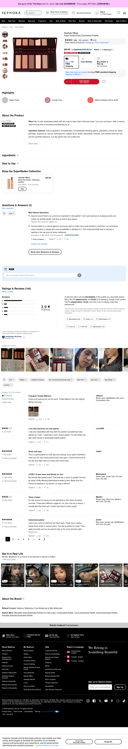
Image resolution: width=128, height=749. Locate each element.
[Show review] (12, 360)
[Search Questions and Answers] (4, 213)
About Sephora (7, 650)
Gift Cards (109, 21)
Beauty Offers (28, 676)
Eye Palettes (19, 27)
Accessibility (49, 686)
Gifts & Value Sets (95, 21)
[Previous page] (2, 539)
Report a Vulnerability (9, 688)
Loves (26, 683)
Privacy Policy (7, 711)
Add (22, 189)
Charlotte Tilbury (71, 33)
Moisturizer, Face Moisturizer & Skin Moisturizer (43, 608)
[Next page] (44, 539)
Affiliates (5, 662)
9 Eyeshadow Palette (65, 612)
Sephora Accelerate (9, 681)
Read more (32, 532)
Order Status (28, 657)
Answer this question (39, 244)
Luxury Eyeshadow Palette (84, 612)
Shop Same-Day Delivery (32, 689)
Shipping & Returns (73, 74)
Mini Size (72, 21)
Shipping (48, 662)
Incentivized (30, 577)
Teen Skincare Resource (53, 689)
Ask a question (84, 40)
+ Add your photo (9, 559)
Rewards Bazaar (29, 679)
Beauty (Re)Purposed (9, 684)
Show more (33, 143)
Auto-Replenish (29, 672)
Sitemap (37, 711)
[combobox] (33, 13)
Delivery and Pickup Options (52, 658)
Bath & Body (61, 21)
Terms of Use (18, 711)
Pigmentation (104, 42)
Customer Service (51, 650)
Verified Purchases (37, 380)
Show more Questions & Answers (45, 252)
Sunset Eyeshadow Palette (106, 612)
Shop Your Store (29, 686)
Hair (51, 21)
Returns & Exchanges (52, 654)
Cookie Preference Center (47, 745)
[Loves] (119, 13)
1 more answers (37, 239)
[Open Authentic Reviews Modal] (24, 337)
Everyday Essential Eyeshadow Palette (17, 615)
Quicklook (8, 183)
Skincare (31, 21)
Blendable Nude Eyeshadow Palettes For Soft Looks (35, 612)
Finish (97, 42)
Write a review (7, 291)
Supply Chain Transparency (6, 658)
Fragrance (42, 21)
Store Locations (50, 679)
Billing (47, 666)
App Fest (11, 21)
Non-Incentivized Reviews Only (59, 380)
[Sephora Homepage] (11, 13)
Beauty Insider (28, 650)
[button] (34, 745)
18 (39, 539)
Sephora (20, 608)
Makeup (21, 21)
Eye (11, 27)
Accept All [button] (108, 742)
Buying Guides (50, 672)
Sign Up (120, 687)
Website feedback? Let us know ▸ (64, 625)
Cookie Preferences (48, 711)
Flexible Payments (51, 683)
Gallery (26, 654)
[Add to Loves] (103, 81)
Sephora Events (7, 666)
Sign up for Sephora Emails (100, 682)
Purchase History (29, 660)
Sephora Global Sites (9, 672)
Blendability (90, 42)
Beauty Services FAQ (52, 676)
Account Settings (29, 664)
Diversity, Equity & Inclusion (8, 677)
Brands (81, 21)
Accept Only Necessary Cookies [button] (79, 741)
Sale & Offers (121, 21)
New (3, 21)
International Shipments (53, 669)
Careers (5, 654)
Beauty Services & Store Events (32, 668)
